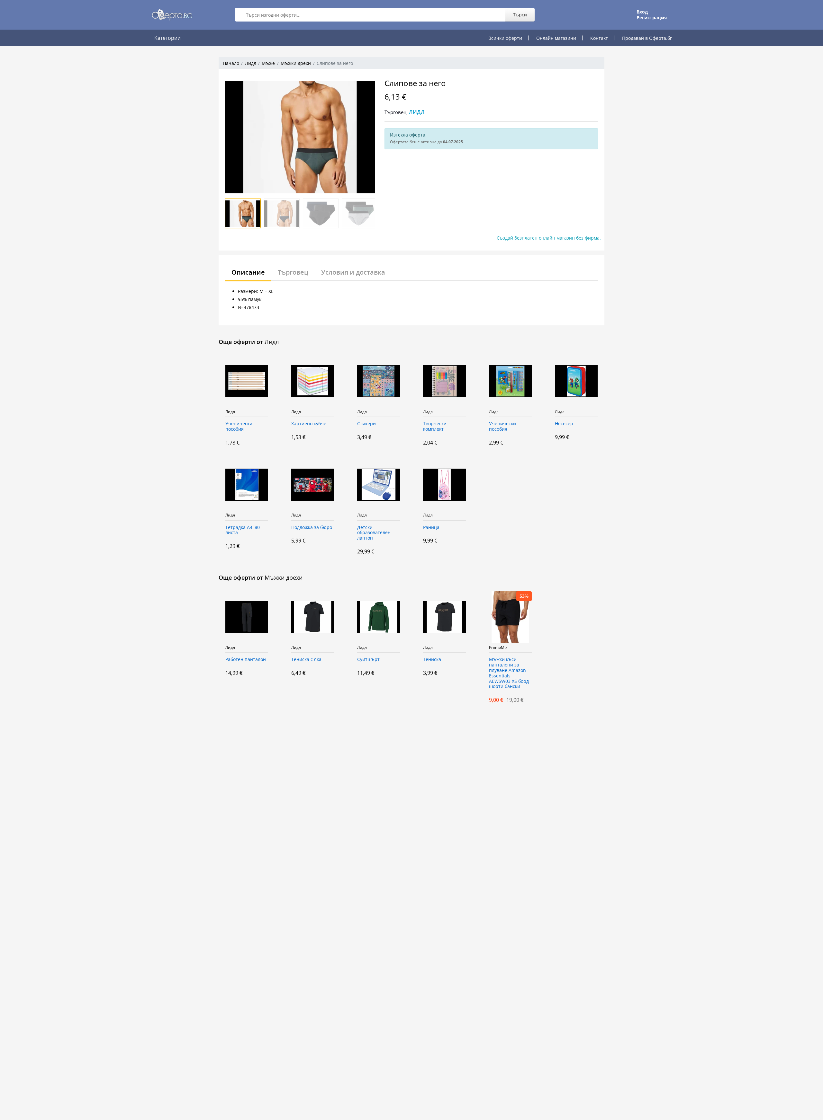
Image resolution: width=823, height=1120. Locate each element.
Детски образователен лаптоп (374, 533)
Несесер (564, 424)
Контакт (599, 38)
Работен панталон (245, 659)
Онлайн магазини (556, 38)
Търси (520, 15)
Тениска (432, 659)
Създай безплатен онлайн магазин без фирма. (549, 238)
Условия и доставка (353, 272)
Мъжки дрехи (296, 63)
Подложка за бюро (311, 527)
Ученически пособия (238, 426)
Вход (642, 12)
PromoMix (498, 647)
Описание (248, 272)
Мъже (268, 63)
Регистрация (652, 18)
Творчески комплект (435, 426)
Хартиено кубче (308, 424)
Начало (231, 63)
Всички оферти (505, 38)
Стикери (366, 424)
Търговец (293, 272)
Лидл (250, 63)
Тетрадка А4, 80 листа (242, 530)
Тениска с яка (306, 659)
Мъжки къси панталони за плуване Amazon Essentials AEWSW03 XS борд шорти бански (509, 673)
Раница (431, 527)
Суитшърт (368, 659)
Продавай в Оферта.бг (647, 38)
